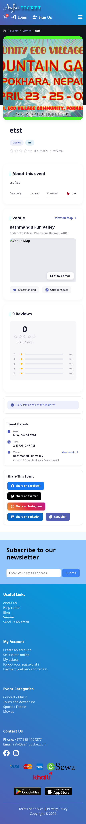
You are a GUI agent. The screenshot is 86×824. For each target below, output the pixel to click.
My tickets (11, 659)
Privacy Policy (57, 809)
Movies (8, 711)
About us (10, 603)
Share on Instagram (29, 506)
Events (14, 31)
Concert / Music (15, 697)
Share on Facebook (28, 486)
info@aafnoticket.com (29, 744)
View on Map (64, 218)
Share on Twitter (27, 496)
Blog (6, 612)
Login (22, 17)
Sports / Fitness (15, 707)
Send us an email (16, 622)
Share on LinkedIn (28, 516)
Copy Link (60, 516)
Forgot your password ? (21, 664)
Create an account (17, 650)
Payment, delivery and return (25, 669)
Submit (71, 573)
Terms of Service (31, 809)
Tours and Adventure (19, 702)
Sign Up (45, 17)
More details (68, 452)
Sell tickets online (16, 655)
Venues (8, 617)
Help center (12, 607)
